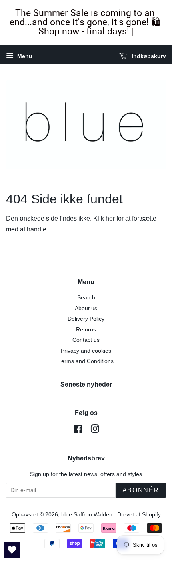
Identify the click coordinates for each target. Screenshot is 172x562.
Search (86, 298)
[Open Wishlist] (12, 550)
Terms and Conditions (86, 361)
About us (86, 308)
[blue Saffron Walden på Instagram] (94, 431)
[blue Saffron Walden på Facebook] (77, 431)
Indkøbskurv (148, 56)
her (110, 218)
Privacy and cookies (86, 351)
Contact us (86, 340)
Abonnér (140, 490)
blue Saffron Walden (87, 515)
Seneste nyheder (86, 384)
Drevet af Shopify (139, 515)
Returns (86, 330)
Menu (24, 56)
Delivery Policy (86, 319)
